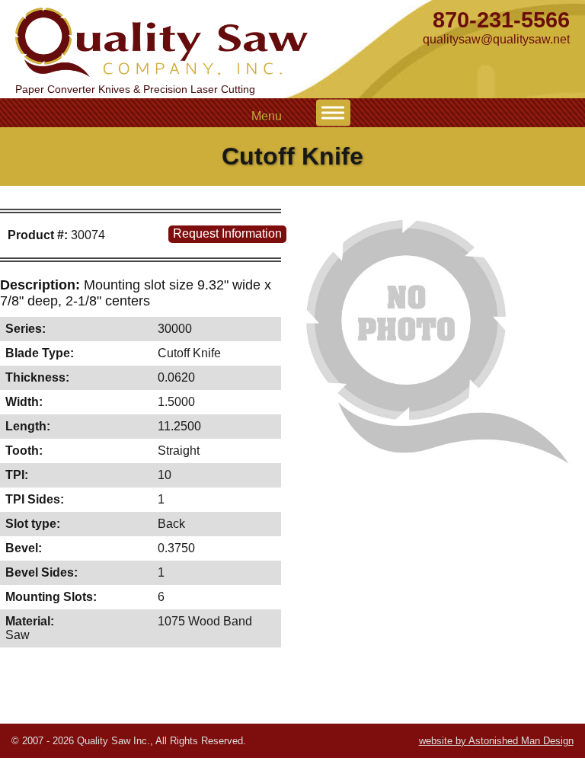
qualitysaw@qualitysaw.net (496, 39)
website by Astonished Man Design (496, 740)
